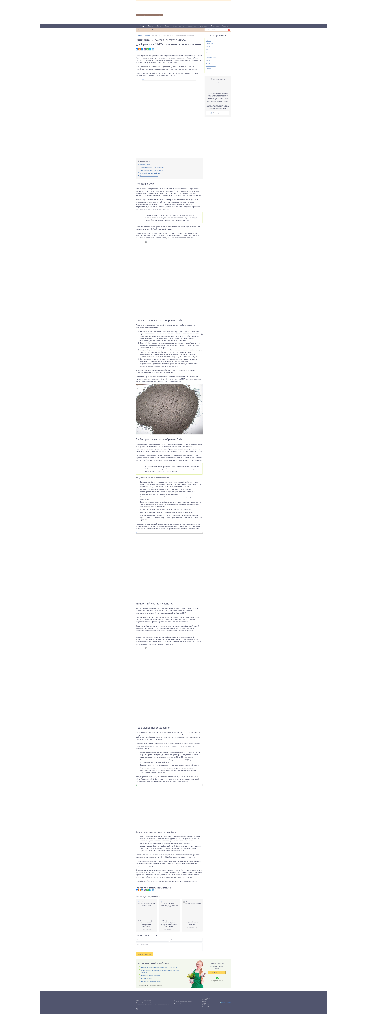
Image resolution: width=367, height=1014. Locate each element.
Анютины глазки (211, 66)
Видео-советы (170, 30)
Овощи (142, 26)
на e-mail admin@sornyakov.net (160, 1004)
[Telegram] (153, 49)
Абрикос (208, 41)
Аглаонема (209, 44)
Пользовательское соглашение (183, 1001)
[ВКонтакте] (137, 49)
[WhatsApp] (147, 49)
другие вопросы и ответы (154, 985)
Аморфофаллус (211, 57)
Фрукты (150, 26)
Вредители (203, 26)
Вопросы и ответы (157, 30)
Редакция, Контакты (179, 1004)
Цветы (159, 26)
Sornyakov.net (147, 1000)
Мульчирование (146, 978)
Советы (225, 26)
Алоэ (207, 52)
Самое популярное (144, 30)
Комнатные (215, 26)
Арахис (208, 68)
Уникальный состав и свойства (150, 173)
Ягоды (167, 26)
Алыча (208, 55)
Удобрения (192, 26)
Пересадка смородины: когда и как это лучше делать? (159, 967)
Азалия (208, 46)
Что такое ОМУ (145, 165)
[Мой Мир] (142, 49)
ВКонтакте (137, 1009)
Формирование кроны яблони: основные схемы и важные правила (160, 971)
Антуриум (209, 63)
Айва (207, 49)
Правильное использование (149, 176)
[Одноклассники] (139, 49)
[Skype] (150, 49)
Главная (140, 35)
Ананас (208, 60)
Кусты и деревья (179, 26)
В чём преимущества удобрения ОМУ (152, 170)
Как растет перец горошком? (150, 975)
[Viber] (145, 49)
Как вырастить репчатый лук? (151, 981)
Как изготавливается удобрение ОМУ (152, 167)
